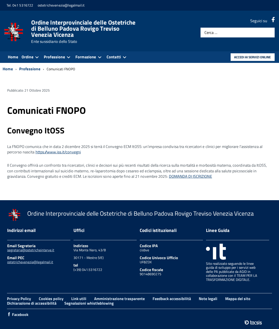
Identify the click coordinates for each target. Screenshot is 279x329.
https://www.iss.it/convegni (58, 152)
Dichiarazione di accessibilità (31, 303)
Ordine (27, 57)
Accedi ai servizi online (252, 57)
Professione (54, 57)
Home (13, 57)
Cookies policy (51, 299)
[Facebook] (273, 21)
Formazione (85, 57)
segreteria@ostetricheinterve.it (30, 250)
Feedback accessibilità (172, 299)
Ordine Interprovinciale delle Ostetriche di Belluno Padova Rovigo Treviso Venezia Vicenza (83, 31)
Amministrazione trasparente (119, 299)
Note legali (208, 299)
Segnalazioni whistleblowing (89, 303)
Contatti (114, 57)
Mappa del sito (237, 299)
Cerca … (210, 32)
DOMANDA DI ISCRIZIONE (190, 176)
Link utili (78, 299)
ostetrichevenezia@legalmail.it (30, 262)
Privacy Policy (19, 299)
